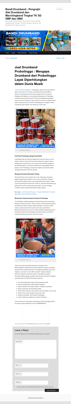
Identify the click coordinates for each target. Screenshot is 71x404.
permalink (47, 324)
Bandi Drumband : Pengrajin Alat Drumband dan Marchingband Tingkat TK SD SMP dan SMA (23, 13)
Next (64, 58)
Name (18, 365)
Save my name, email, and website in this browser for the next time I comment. (35, 387)
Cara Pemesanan (22, 53)
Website (18, 382)
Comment (19, 341)
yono (36, 324)
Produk (13, 53)
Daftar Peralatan (33, 53)
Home (7, 53)
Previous (58, 58)
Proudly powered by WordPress (35, 398)
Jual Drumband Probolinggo (22, 90)
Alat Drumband (30, 324)
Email (18, 373)
